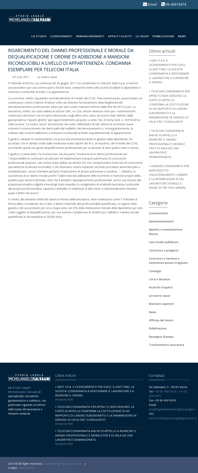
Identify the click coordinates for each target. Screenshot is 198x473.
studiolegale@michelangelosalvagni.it (172, 409)
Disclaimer (50, 463)
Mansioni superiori (161, 304)
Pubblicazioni (163, 36)
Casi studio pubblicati (163, 242)
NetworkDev (26, 468)
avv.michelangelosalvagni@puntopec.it (173, 418)
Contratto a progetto (163, 250)
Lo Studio (39, 36)
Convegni (155, 271)
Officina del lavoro (161, 320)
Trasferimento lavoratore (166, 345)
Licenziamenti (61, 36)
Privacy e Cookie (71, 463)
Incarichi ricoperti (161, 287)
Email (152, 4)
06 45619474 (176, 4)
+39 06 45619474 (165, 391)
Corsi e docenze (159, 279)
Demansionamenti (90, 36)
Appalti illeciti (120, 36)
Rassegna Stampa (161, 336)
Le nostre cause (47, 77)
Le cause (142, 36)
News (182, 36)
